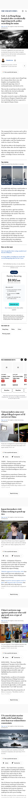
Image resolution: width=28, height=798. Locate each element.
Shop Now (6, 390)
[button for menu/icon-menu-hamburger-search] (25, 11)
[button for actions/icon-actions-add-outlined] (15, 60)
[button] (22, 11)
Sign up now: (4, 26)
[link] (9, 11)
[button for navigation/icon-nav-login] (22, 11)
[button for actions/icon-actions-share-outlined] (24, 65)
